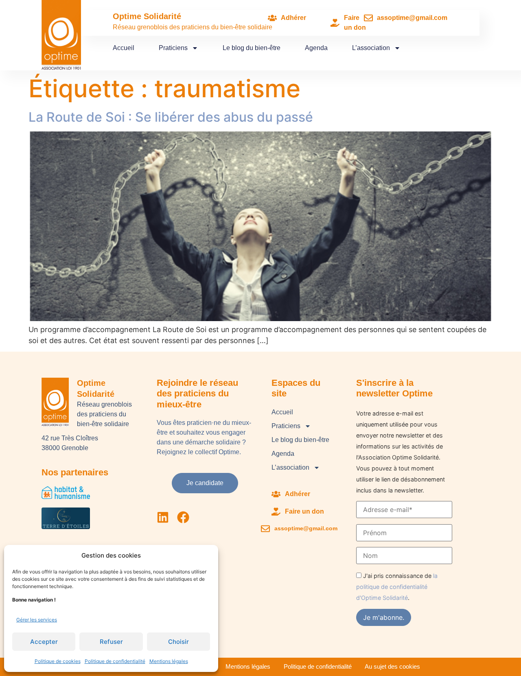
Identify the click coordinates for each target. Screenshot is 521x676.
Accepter (44, 641)
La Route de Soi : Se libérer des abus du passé (170, 117)
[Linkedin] (163, 517)
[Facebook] (183, 517)
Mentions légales (168, 661)
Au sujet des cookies (392, 666)
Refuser (111, 641)
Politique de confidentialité (115, 661)
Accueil (123, 47)
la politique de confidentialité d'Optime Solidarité (397, 586)
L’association (371, 47)
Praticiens (173, 47)
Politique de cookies (58, 661)
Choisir (178, 641)
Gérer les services (36, 620)
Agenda (316, 47)
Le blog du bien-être (251, 47)
